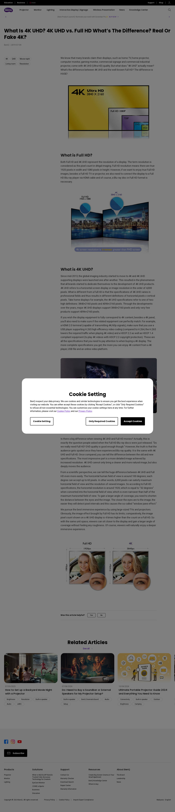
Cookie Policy (63, 411)
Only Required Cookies (102, 421)
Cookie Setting (41, 421)
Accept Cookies (133, 421)
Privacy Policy (85, 411)
